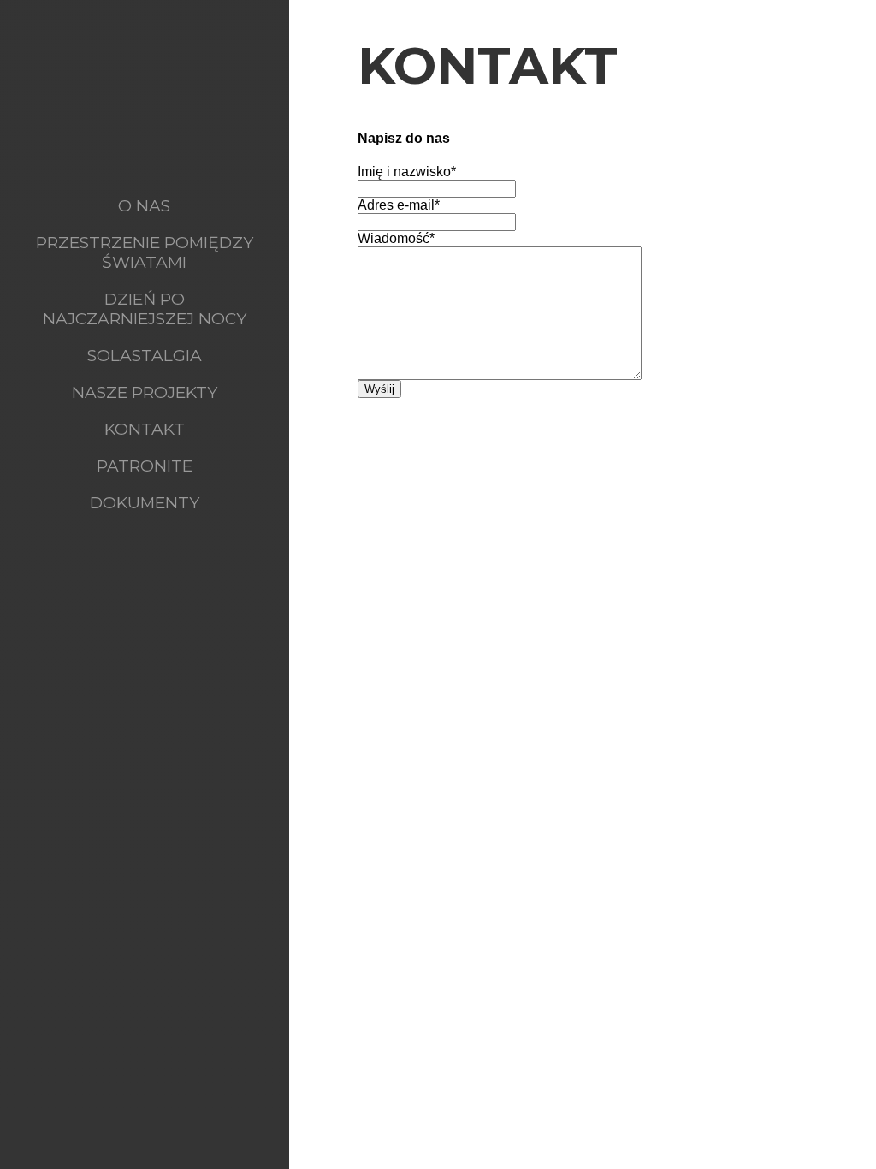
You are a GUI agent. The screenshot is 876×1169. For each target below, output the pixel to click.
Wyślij (379, 389)
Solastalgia (144, 355)
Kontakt (144, 429)
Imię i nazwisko (407, 171)
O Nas (144, 206)
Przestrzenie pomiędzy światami (144, 252)
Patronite (144, 466)
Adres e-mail (399, 205)
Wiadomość (396, 238)
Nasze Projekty (144, 392)
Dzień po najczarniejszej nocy (144, 309)
